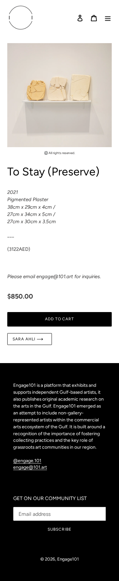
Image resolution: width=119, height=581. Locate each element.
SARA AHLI (25, 339)
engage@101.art (30, 467)
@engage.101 (27, 460)
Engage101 (68, 559)
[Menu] (108, 18)
